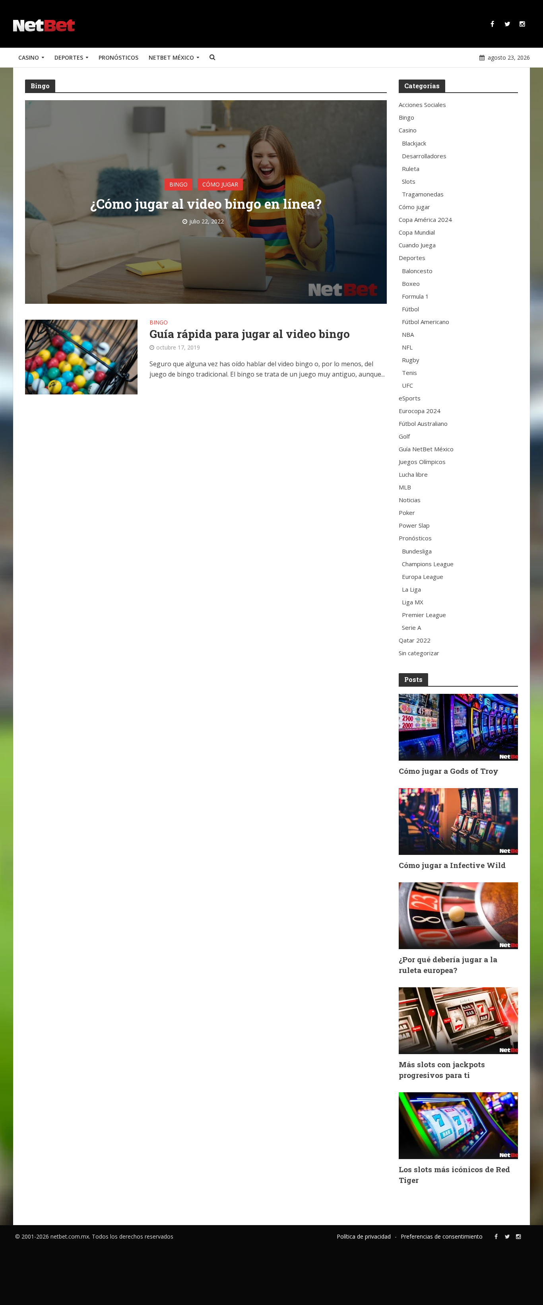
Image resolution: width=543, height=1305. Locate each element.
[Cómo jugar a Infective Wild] (458, 821)
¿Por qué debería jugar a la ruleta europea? (448, 964)
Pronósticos (118, 57)
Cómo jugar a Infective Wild (452, 865)
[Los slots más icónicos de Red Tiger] (458, 1125)
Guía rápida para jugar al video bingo (249, 334)
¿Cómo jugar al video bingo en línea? (206, 203)
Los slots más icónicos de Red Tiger (454, 1174)
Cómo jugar (220, 184)
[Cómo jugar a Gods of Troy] (458, 726)
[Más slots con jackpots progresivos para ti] (458, 1020)
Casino (28, 57)
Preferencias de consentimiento (442, 1236)
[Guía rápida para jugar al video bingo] (81, 356)
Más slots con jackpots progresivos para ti (442, 1069)
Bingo (178, 184)
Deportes (68, 57)
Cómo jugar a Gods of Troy (448, 771)
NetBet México (171, 57)
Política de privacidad (364, 1236)
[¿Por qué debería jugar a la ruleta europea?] (458, 915)
